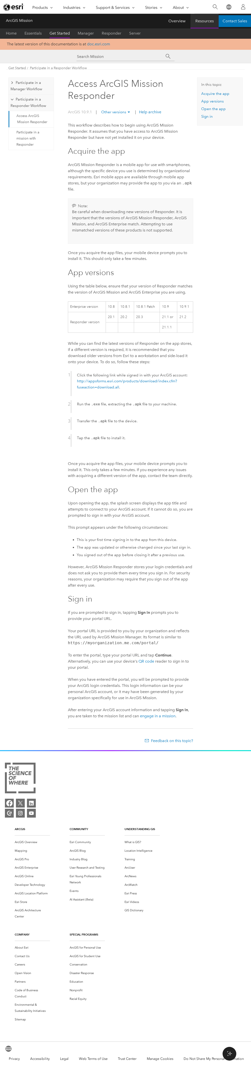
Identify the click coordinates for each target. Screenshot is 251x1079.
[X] (20, 803)
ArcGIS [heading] (20, 829)
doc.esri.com (98, 44)
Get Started (60, 33)
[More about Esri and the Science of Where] (20, 779)
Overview (177, 21)
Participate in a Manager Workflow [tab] (26, 85)
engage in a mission (158, 716)
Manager (86, 33)
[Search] (215, 7)
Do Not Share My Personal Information (214, 1059)
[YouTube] (31, 813)
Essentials (33, 33)
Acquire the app (215, 93)
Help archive (149, 112)
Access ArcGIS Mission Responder (31, 119)
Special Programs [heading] (84, 934)
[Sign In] (243, 7)
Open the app (213, 109)
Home (11, 33)
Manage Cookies (160, 1059)
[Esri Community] (9, 813)
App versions (212, 101)
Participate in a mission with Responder (27, 138)
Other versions (113, 112)
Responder (111, 33)
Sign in (207, 116)
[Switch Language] (228, 7)
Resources (204, 21)
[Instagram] (20, 813)
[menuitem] (32, 842)
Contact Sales (235, 21)
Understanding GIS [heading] (140, 829)
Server (135, 33)
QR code (146, 661)
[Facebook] (9, 803)
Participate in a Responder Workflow (58, 68)
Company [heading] (22, 934)
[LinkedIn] (31, 803)
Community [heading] (79, 829)
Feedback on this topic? (172, 740)
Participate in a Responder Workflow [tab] (28, 102)
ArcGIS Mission (19, 20)
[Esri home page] (13, 7)
